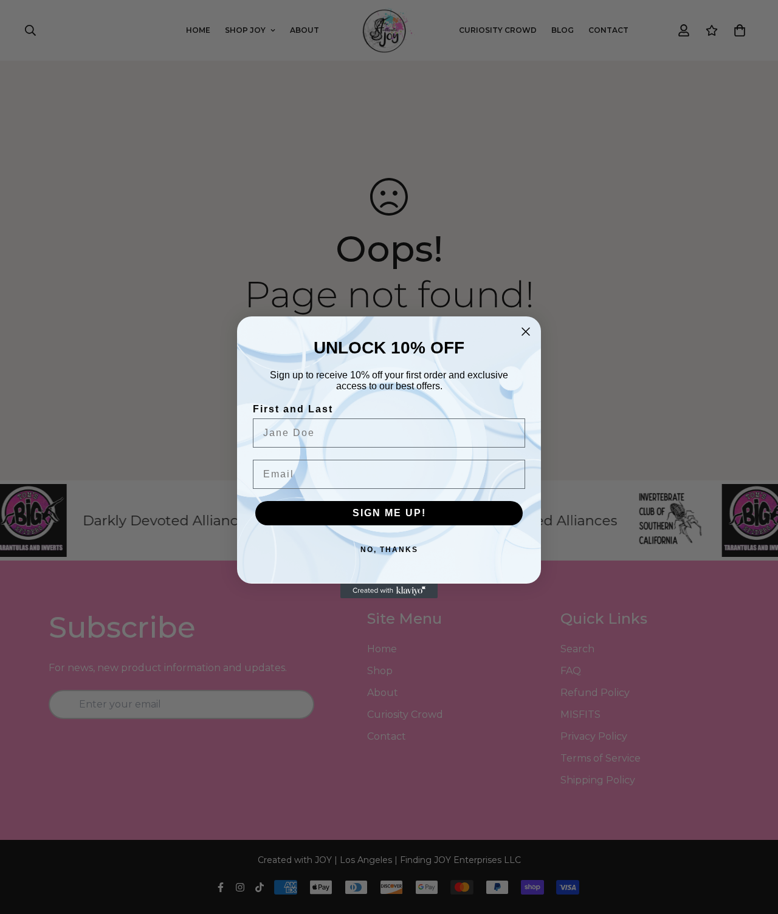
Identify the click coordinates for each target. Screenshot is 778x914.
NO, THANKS (389, 549)
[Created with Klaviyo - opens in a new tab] (389, 591)
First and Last (293, 409)
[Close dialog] (526, 331)
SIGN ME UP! (389, 513)
